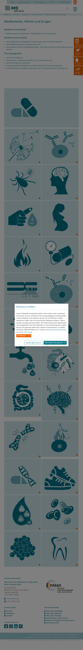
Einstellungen (21, 336)
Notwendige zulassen (33, 343)
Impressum (28, 332)
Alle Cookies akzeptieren (54, 343)
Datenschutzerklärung (54, 330)
